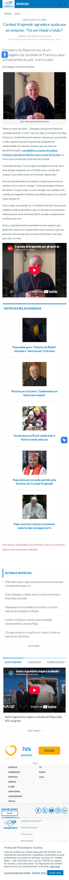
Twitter (44, 811)
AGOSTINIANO (13, 662)
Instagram (57, 811)
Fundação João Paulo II (31, 821)
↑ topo (34, 763)
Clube (11, 787)
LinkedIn (64, 811)
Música (12, 782)
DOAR (10, 813)
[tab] (13, 662)
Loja (41, 777)
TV (40, 767)
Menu (59, 4)
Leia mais (55, 866)
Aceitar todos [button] (55, 872)
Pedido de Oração (29, 827)
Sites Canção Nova (65, 4)
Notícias (8, 13)
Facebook (38, 811)
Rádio (42, 772)
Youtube (51, 811)
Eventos (12, 767)
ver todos (35, 730)
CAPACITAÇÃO (56, 662)
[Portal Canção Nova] (8, 4)
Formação (14, 772)
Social (11, 801)
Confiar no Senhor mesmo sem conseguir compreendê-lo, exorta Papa (28, 621)
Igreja (17, 13)
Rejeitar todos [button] (39, 872)
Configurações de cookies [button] (17, 872)
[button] (5, 55)
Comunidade (15, 796)
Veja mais (34, 646)
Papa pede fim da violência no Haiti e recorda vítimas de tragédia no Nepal (31, 609)
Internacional (27, 841)
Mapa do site (27, 834)
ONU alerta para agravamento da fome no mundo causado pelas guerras (34, 583)
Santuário (14, 791)
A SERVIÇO (34, 662)
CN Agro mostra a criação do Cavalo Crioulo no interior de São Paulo (32, 634)
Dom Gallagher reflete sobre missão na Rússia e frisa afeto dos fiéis (32, 596)
